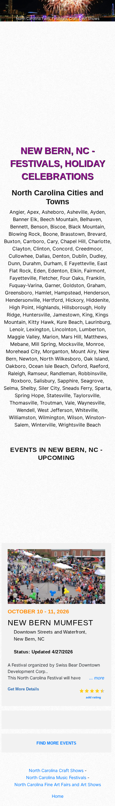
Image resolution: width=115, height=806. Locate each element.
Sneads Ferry (77, 388)
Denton (60, 256)
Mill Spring (43, 344)
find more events (56, 743)
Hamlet (43, 293)
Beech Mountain (58, 219)
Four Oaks (71, 278)
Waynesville (90, 403)
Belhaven (90, 219)
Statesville (59, 395)
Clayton (21, 249)
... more (96, 677)
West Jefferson (54, 410)
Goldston (73, 285)
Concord (62, 249)
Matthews (95, 337)
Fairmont (94, 271)
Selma (11, 388)
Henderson (96, 293)
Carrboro (33, 241)
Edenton (57, 271)
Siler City (49, 388)
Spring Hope (29, 395)
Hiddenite (97, 300)
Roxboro (21, 381)
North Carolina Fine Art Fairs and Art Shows (57, 784)
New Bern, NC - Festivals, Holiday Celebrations (57, 163)
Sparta (102, 388)
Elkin (75, 271)
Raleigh (16, 373)
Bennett (19, 227)
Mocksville (71, 344)
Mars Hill (71, 337)
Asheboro (53, 212)
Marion (50, 337)
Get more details (23, 689)
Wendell (26, 410)
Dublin (79, 256)
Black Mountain (86, 227)
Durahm (32, 263)
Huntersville (36, 315)
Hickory (74, 300)
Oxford (79, 366)
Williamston (22, 417)
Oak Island (96, 359)
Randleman (62, 373)
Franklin (95, 278)
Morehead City (23, 351)
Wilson (74, 417)
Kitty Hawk (41, 322)
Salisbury (44, 381)
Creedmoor (88, 249)
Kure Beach (69, 322)
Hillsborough (76, 307)
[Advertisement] (57, 85)
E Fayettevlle (79, 263)
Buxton (12, 241)
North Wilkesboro (60, 359)
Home (57, 796)
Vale (70, 403)
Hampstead (67, 293)
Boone (50, 234)
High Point (21, 307)
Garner (52, 285)
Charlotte (99, 241)
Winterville (43, 425)
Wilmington (51, 417)
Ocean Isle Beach (48, 366)
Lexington (37, 329)
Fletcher (48, 278)
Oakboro (16, 366)
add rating (93, 697)
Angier (17, 212)
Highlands (47, 307)
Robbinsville (92, 373)
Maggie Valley (23, 337)
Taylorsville (86, 395)
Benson (39, 227)
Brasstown (72, 234)
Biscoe (58, 227)
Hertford (53, 300)
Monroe (95, 344)
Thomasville (23, 403)
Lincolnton (64, 329)
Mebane (19, 344)
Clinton (41, 249)
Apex (33, 212)
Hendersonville (23, 300)
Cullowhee (21, 256)
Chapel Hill (73, 241)
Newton (28, 359)
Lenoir (17, 329)
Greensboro (18, 293)
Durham (53, 263)
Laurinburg (97, 322)
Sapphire (67, 381)
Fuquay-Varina (25, 285)
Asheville (77, 212)
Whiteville (86, 410)
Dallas (43, 256)
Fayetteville (23, 278)
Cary (52, 241)
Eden (39, 271)
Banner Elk (25, 219)
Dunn (14, 263)
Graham (96, 285)
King (87, 315)
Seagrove (92, 381)
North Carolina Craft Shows (56, 770)
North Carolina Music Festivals (56, 777)
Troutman (51, 403)
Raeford (99, 366)
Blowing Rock (24, 234)
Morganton (55, 351)
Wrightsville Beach (79, 425)
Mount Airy (83, 351)
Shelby (28, 388)
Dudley (97, 256)
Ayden (97, 212)
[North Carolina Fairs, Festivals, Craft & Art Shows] (57, 10)
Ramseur (37, 373)
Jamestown (66, 315)
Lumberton (92, 329)
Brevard (96, 234)
